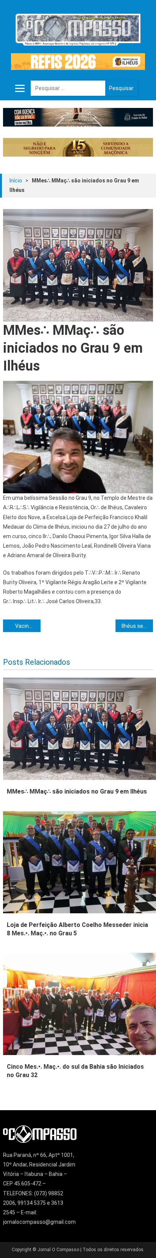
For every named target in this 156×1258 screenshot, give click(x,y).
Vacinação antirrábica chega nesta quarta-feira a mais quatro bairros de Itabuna (28, 626)
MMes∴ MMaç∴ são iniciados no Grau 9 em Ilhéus (77, 791)
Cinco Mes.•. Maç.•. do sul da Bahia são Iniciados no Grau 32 (75, 1071)
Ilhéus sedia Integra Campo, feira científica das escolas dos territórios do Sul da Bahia (137, 626)
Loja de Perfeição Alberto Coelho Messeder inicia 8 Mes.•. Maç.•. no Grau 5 (77, 929)
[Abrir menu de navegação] (20, 88)
